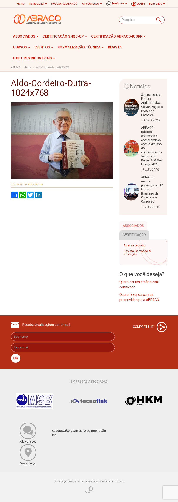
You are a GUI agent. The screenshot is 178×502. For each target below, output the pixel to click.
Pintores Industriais (33, 58)
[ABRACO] (37, 19)
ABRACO (16, 67)
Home (21, 3)
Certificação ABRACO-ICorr (117, 36)
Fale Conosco (91, 3)
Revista (115, 47)
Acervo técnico (134, 245)
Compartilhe (144, 327)
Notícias (140, 86)
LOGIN (140, 3)
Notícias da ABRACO (64, 3)
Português (156, 3)
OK (15, 358)
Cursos (20, 47)
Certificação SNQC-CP (64, 36)
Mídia (28, 67)
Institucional (37, 3)
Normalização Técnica (79, 47)
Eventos (42, 47)
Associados (24, 36)
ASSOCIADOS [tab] (133, 226)
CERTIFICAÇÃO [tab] (134, 235)
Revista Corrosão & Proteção (137, 252)
